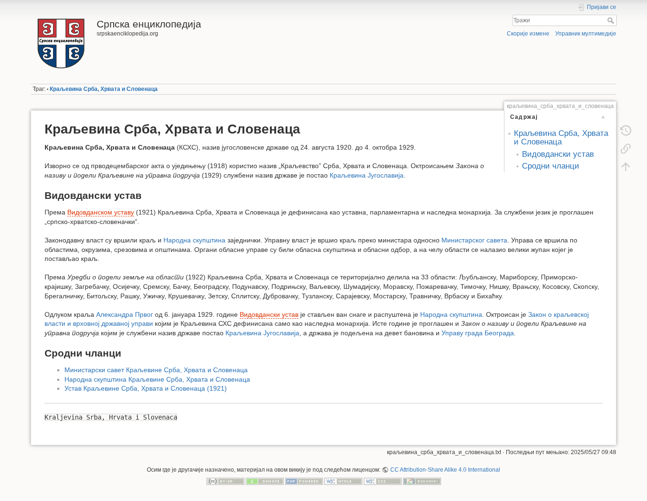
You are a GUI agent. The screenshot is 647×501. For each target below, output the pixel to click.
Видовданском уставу (100, 212)
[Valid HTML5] (343, 480)
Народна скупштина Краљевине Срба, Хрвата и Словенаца (157, 379)
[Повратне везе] (626, 149)
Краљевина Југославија (367, 175)
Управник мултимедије (585, 33)
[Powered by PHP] (304, 480)
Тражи (611, 20)
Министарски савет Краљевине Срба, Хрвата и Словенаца (156, 370)
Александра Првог (124, 314)
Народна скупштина (194, 240)
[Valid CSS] (383, 480)
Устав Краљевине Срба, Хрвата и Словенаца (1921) (145, 388)
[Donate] (265, 480)
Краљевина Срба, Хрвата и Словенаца (104, 89)
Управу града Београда (477, 333)
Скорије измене (528, 33)
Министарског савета (474, 240)
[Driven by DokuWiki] (422, 480)
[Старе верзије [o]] (626, 131)
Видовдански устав (558, 154)
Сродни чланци (550, 165)
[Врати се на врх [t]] (626, 167)
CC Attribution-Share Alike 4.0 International (445, 469)
